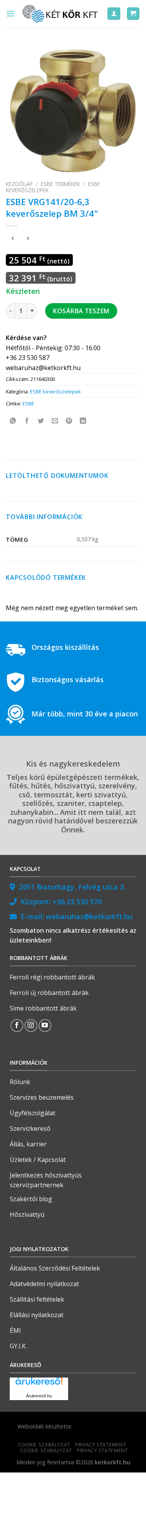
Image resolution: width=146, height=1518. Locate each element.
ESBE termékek (60, 184)
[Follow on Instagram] (31, 1025)
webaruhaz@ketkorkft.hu (89, 916)
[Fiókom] (113, 13)
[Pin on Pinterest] (69, 421)
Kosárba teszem (81, 311)
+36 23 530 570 (77, 901)
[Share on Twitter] (41, 421)
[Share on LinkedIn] (83, 421)
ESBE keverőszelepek (55, 391)
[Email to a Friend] (55, 421)
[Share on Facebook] (27, 421)
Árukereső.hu (39, 1395)
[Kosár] (133, 13)
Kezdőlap (19, 184)
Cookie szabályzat (44, 1444)
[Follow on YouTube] (45, 1025)
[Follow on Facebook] (17, 1025)
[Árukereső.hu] (39, 1384)
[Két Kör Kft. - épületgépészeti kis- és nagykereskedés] (61, 13)
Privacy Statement (100, 1444)
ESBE (28, 403)
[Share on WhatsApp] (13, 421)
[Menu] (10, 13)
